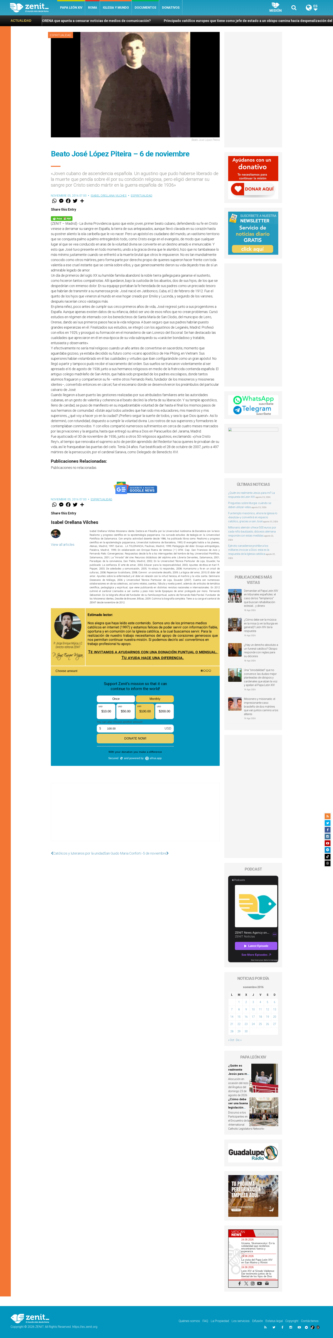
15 (238, 1016)
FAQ (205, 1321)
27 (274, 1024)
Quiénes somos (189, 1321)
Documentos (145, 7)
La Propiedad (220, 1321)
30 (246, 1031)
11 (260, 1009)
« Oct (231, 1040)
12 (267, 1009)
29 (238, 1031)
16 (246, 1016)
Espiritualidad (60, 35)
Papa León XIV (71, 7)
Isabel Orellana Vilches (109, 195)
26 (267, 1024)
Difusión (257, 1321)
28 (231, 1031)
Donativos (171, 7)
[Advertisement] (135, 816)
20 (274, 1016)
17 (253, 1016)
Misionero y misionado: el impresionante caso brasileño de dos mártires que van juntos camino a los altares (261, 706)
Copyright (291, 1321)
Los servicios (241, 1321)
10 (253, 1009)
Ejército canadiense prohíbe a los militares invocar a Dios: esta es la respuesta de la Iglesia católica (248, 549)
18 (260, 1016)
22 (238, 1024)
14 (231, 1016)
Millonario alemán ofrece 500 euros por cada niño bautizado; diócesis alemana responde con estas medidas (252, 531)
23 (246, 1024)
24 (253, 1024)
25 (260, 1024)
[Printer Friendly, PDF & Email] (61, 218)
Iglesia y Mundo (116, 7)
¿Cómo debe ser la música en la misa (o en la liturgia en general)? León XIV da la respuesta (261, 625)
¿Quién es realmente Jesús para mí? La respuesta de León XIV (238, 1074)
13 (274, 1009)
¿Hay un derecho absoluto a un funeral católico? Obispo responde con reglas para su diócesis (261, 650)
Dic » (238, 1040)
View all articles (62, 545)
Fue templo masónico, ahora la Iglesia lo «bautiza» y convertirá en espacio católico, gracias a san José (252, 517)
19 (267, 1016)
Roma (92, 7)
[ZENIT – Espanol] (33, 8)
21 (231, 1024)
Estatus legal (274, 1321)
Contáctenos (310, 1321)
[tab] (241, 1233)
